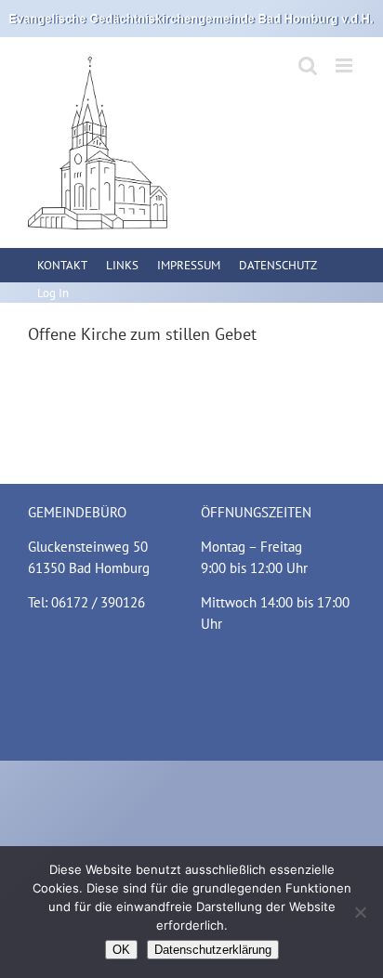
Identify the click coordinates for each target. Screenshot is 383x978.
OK (121, 950)
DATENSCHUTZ (278, 265)
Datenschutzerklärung (212, 950)
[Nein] (359, 912)
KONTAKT (62, 265)
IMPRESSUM (188, 265)
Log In (53, 293)
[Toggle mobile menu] (345, 65)
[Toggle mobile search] (307, 65)
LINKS (122, 265)
